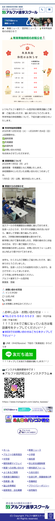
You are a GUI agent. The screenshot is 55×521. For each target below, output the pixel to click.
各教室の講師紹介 (11, 477)
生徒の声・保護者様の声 (40, 477)
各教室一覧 (8, 481)
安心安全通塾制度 (37, 463)
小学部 (32, 455)
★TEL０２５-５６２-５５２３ (18, 316)
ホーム (6, 450)
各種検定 (33, 481)
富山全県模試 (9, 486)
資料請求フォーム (37, 468)
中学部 (6, 459)
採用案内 (33, 490)
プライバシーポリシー (39, 486)
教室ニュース (35, 450)
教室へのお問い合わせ (13, 468)
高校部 (32, 459)
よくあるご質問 (10, 472)
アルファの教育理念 (12, 455)
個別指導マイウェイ (12, 463)
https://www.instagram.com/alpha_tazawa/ (25, 402)
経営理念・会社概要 (12, 490)
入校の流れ (34, 472)
